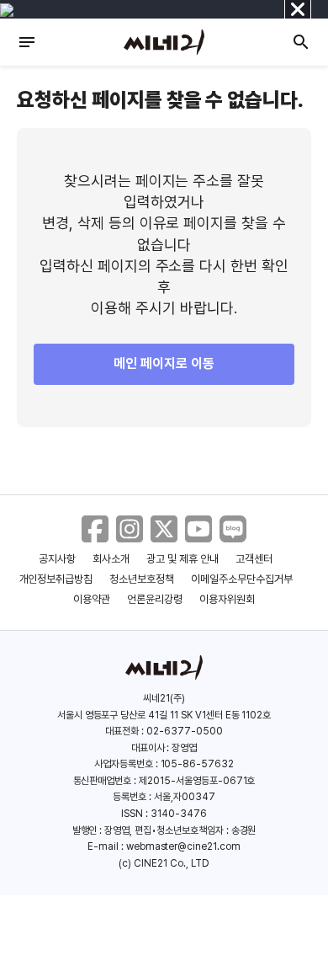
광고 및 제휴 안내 (182, 559)
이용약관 (91, 599)
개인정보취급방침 (56, 579)
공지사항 (57, 559)
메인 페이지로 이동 (164, 363)
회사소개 (111, 559)
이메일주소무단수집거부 (242, 579)
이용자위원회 (227, 599)
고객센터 (253, 559)
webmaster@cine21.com (183, 846)
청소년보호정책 (141, 579)
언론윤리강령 (155, 599)
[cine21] (164, 42)
